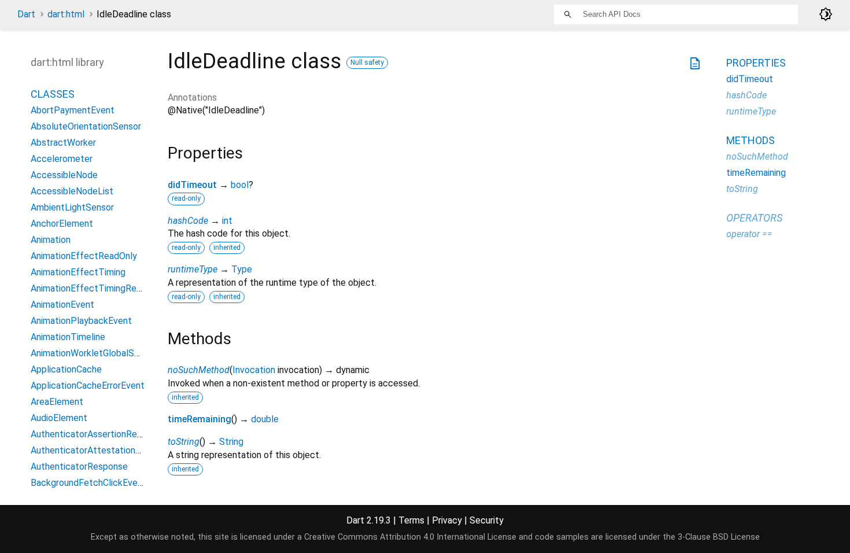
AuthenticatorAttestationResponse (103, 450)
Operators (754, 218)
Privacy (447, 520)
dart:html (65, 14)
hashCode (188, 220)
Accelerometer (62, 158)
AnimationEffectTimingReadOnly (97, 288)
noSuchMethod (199, 369)
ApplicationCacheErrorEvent (88, 385)
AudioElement (59, 417)
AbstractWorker (63, 142)
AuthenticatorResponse (79, 466)
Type (241, 269)
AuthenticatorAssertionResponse (99, 434)
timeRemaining (199, 419)
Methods (750, 140)
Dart (26, 14)
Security (487, 520)
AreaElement (57, 401)
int (227, 220)
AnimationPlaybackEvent (81, 320)
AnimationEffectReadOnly (84, 255)
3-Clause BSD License (719, 537)
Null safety (367, 62)
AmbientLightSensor (72, 207)
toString (183, 441)
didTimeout (192, 184)
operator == (749, 233)
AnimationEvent (62, 304)
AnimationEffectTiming (78, 272)
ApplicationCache (66, 369)
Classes (53, 94)
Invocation (253, 369)
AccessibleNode (64, 174)
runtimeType (192, 269)
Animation (51, 239)
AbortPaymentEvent (72, 110)
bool (240, 184)
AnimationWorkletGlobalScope (93, 353)
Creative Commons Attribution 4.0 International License (410, 537)
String (231, 441)
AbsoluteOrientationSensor (86, 126)
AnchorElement (62, 223)
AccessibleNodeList (72, 191)
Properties (756, 63)
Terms (411, 520)
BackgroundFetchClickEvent (88, 482)
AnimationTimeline (68, 336)
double (265, 419)
